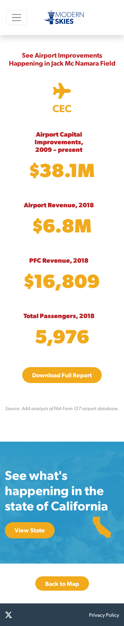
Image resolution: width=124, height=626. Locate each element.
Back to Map (62, 583)
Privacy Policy (104, 614)
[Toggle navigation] (16, 17)
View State (30, 530)
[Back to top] (111, 613)
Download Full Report (62, 375)
